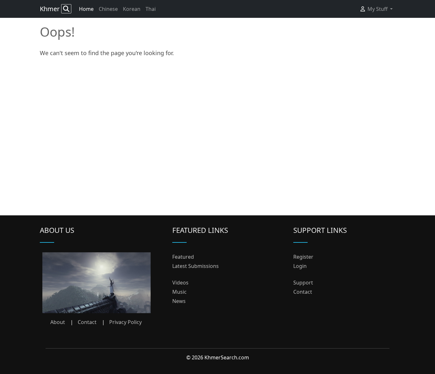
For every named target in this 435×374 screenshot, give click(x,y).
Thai (151, 8)
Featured (183, 256)
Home (86, 8)
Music (179, 291)
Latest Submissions (195, 266)
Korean (131, 8)
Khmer (50, 8)
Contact (87, 322)
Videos (180, 282)
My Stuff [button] (378, 8)
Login (300, 266)
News (179, 301)
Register (303, 256)
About (57, 322)
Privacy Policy (125, 322)
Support (303, 282)
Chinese (108, 8)
